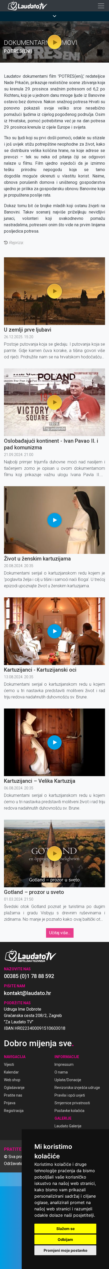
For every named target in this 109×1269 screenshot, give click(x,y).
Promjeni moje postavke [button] (65, 1250)
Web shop (12, 1080)
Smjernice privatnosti (72, 1103)
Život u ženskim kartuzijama (37, 558)
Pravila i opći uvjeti (69, 1095)
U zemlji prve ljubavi (27, 330)
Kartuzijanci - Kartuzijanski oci (40, 670)
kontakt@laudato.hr (27, 993)
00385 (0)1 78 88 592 (29, 976)
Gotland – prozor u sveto (34, 892)
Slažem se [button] (65, 1228)
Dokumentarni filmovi (40, 42)
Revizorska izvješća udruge (77, 1087)
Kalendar (11, 1072)
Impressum (64, 1064)
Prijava (9, 1103)
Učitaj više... (59, 932)
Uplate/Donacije (67, 1080)
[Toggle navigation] (101, 6)
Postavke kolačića (69, 1111)
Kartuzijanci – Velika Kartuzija (39, 781)
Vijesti (9, 1064)
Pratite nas (13, 1095)
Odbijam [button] (65, 1239)
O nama (61, 1072)
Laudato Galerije (67, 1126)
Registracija (14, 1111)
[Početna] (29, 5)
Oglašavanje (14, 1087)
